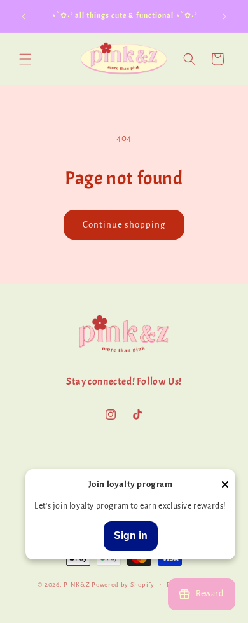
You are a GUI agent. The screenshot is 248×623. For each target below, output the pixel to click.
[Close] (225, 485)
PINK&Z (77, 583)
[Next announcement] (224, 17)
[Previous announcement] (24, 17)
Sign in (131, 535)
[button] (25, 59)
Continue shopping (124, 224)
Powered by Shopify (123, 583)
